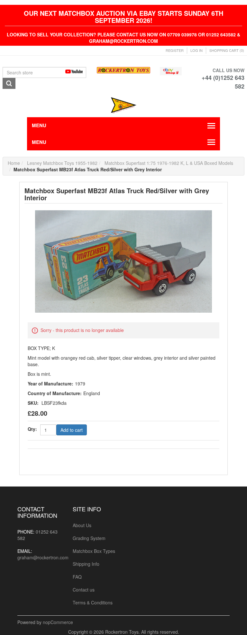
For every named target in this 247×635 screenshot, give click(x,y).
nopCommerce (58, 622)
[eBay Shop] (171, 70)
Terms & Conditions (93, 602)
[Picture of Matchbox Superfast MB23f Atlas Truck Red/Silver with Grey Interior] (123, 261)
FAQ (77, 576)
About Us (82, 525)
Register (175, 50)
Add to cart (71, 430)
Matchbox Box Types (94, 551)
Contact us (84, 589)
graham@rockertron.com (43, 557)
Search (9, 83)
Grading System (89, 538)
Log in (196, 50)
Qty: (32, 429)
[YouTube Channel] (76, 71)
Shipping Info (86, 564)
